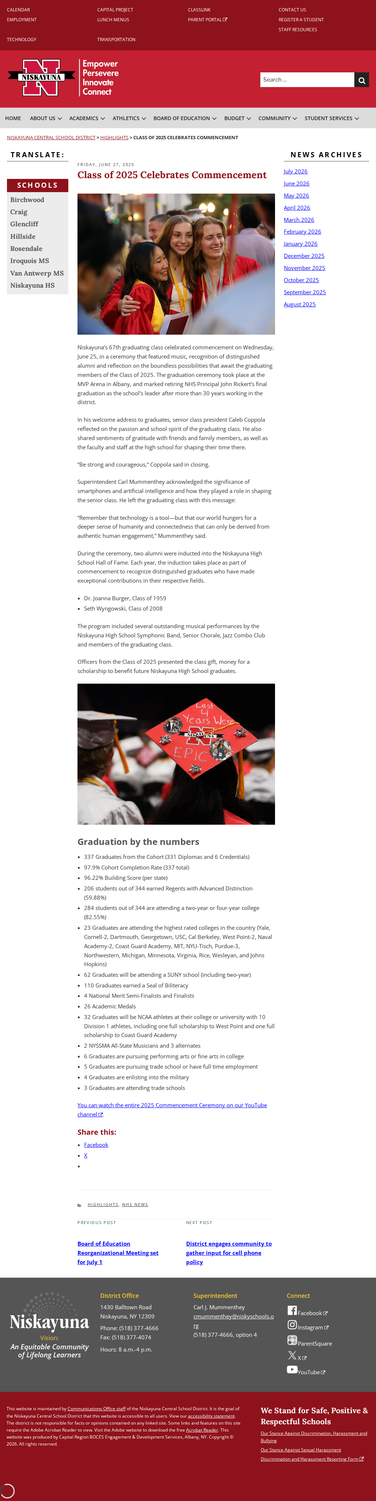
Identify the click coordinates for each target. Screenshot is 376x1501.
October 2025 (301, 280)
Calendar (18, 10)
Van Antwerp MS (37, 273)
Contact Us (292, 10)
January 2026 (301, 243)
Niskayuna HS (32, 285)
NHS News (135, 1204)
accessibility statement (211, 1416)
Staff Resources (298, 29)
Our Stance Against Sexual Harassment (301, 1450)
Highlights (103, 1204)
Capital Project (115, 10)
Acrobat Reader (202, 1430)
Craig (18, 212)
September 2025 (305, 292)
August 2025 (300, 304)
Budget (234, 118)
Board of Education (181, 118)
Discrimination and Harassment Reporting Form (309, 1459)
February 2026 (302, 231)
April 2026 (297, 207)
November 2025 (304, 267)
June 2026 (297, 183)
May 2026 (296, 195)
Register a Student (301, 20)
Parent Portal (205, 20)
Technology (21, 39)
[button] (361, 79)
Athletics (126, 118)
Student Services (328, 118)
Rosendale (26, 248)
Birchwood (27, 199)
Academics (83, 118)
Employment (22, 20)
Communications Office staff (97, 1408)
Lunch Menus (113, 20)
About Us (42, 118)
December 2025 (304, 255)
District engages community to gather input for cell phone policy (229, 1253)
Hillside (23, 236)
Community (274, 118)
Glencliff (24, 224)
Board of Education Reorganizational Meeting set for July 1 (118, 1253)
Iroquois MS (29, 260)
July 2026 (296, 171)
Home (13, 118)
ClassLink (199, 10)
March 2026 (299, 219)
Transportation (116, 39)
